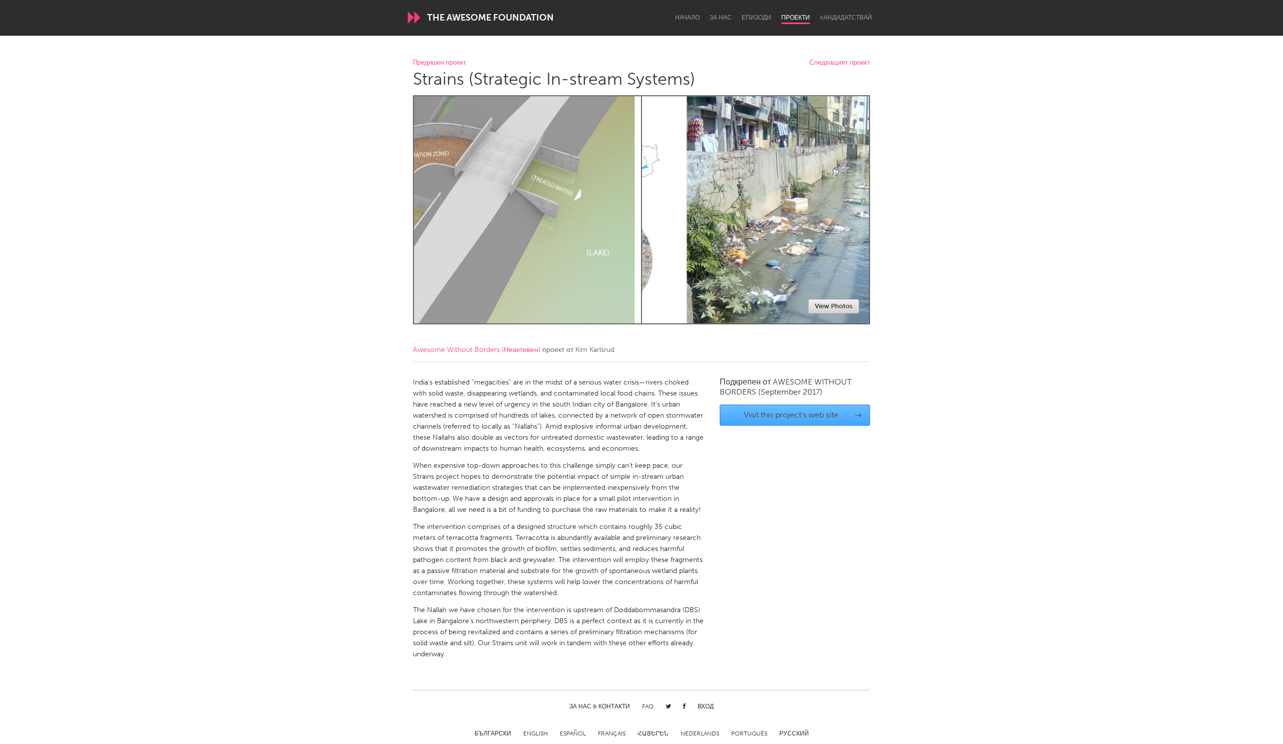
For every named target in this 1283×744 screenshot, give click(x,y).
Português (749, 733)
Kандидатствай (846, 17)
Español (573, 733)
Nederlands (700, 733)
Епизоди (756, 17)
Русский (794, 733)
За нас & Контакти (599, 706)
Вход (706, 706)
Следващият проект (839, 63)
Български (493, 733)
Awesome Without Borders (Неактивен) (476, 349)
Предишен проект (439, 63)
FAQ (648, 706)
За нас (721, 17)
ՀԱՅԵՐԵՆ (653, 733)
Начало (687, 17)
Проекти (795, 17)
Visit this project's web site (803, 415)
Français (611, 733)
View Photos (833, 306)
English (535, 733)
